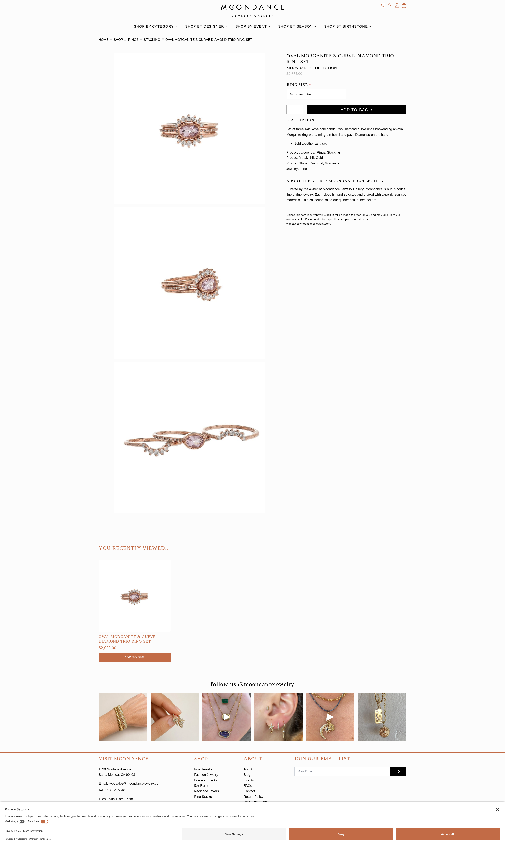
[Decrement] (289, 110)
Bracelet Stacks (206, 780)
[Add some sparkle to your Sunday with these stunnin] (175, 717)
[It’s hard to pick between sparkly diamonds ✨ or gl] (123, 717)
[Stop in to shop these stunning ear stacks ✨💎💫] (278, 717)
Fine (303, 169)
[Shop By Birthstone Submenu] (371, 26)
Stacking (152, 40)
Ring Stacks (203, 796)
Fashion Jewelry (206, 775)
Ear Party (201, 785)
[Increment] (300, 110)
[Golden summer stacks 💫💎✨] (382, 717)
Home (103, 40)
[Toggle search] (383, 5)
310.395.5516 (115, 790)
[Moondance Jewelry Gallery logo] (252, 10)
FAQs (248, 785)
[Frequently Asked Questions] (389, 5)
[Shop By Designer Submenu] (227, 26)
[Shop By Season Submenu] (316, 26)
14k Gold (316, 158)
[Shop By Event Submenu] (270, 26)
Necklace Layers (206, 791)
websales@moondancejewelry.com (135, 783)
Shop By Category (154, 26)
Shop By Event (251, 26)
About (248, 769)
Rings (133, 40)
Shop (118, 40)
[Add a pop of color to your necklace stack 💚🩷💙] (226, 717)
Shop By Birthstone (346, 26)
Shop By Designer (204, 26)
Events (249, 780)
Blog (247, 775)
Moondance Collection (311, 68)
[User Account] (397, 5)
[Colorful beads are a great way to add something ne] (330, 717)
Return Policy (254, 796)
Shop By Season (295, 26)
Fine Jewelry (203, 769)
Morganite (332, 163)
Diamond (316, 163)
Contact (249, 791)
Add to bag (354, 110)
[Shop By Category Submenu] (177, 26)
